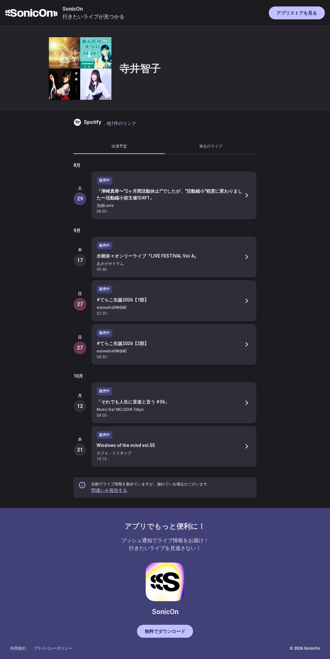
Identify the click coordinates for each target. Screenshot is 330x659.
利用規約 (18, 648)
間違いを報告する (109, 490)
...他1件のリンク (120, 123)
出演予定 (119, 146)
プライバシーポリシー (53, 648)
